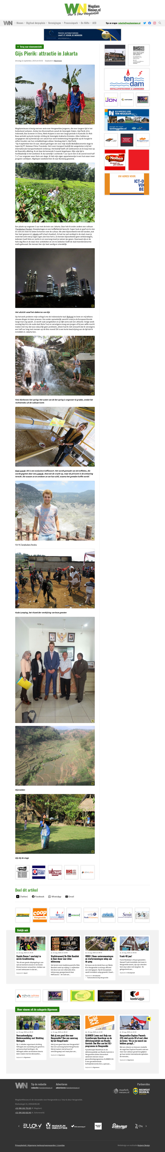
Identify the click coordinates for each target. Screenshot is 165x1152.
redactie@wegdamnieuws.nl (129, 23)
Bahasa (70, 316)
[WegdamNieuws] (83, 10)
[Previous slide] (19, 1126)
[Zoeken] (160, 23)
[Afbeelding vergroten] (55, 94)
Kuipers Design (144, 1145)
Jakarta (35, 234)
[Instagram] (154, 23)
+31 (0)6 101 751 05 (23, 1108)
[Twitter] (144, 23)
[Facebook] (149, 23)
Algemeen (58, 61)
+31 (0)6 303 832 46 (23, 1112)
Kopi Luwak (20, 470)
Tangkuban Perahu (24, 229)
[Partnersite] (121, 1091)
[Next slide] (146, 1126)
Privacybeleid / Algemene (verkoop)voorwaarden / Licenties (40, 1145)
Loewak (39, 473)
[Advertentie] (22, 872)
